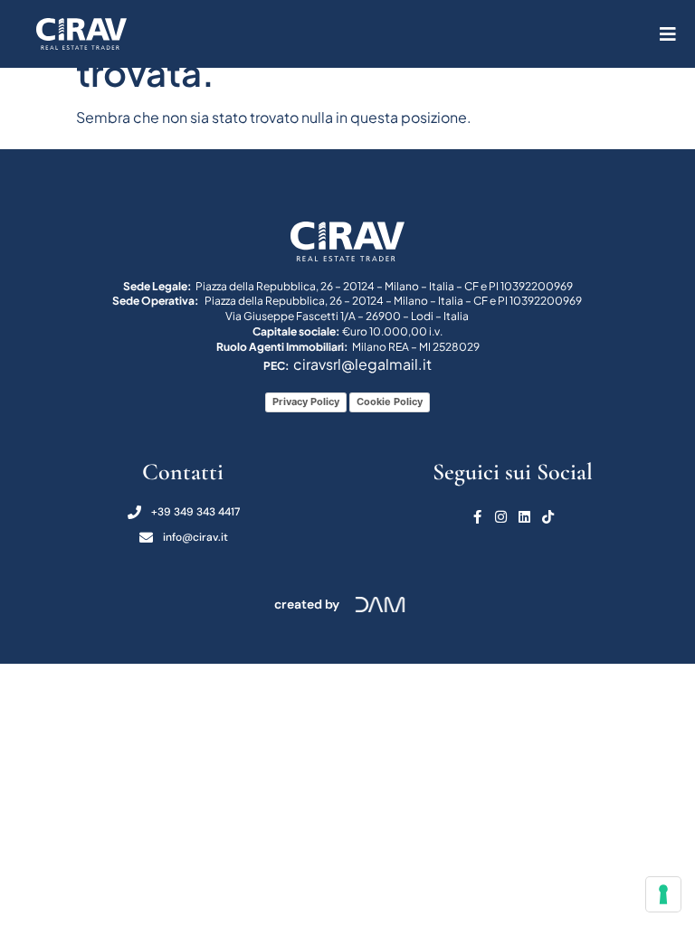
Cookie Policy (390, 401)
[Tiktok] (548, 517)
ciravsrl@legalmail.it (362, 363)
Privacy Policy (305, 401)
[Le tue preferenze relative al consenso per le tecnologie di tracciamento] (663, 894)
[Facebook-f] (477, 517)
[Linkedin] (524, 517)
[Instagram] (501, 517)
